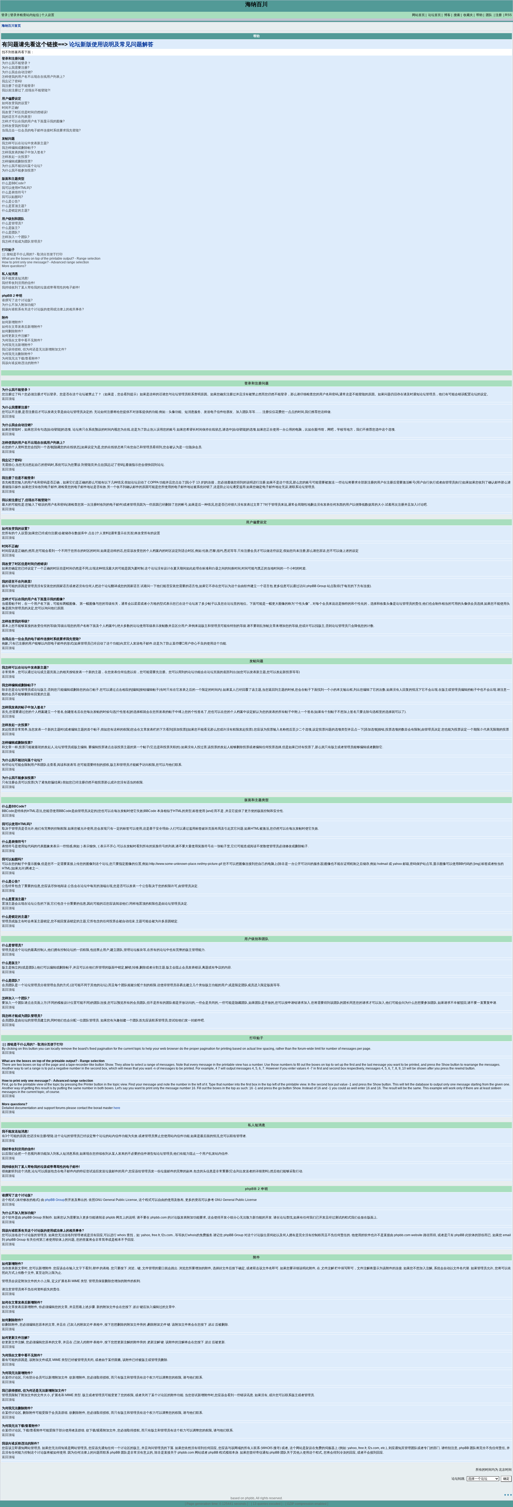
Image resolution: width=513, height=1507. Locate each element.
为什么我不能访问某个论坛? (22, 166)
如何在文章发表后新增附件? (22, 327)
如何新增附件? (12, 322)
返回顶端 (8, 399)
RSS (508, 15)
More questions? (14, 266)
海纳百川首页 (11, 26)
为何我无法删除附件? (17, 354)
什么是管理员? (12, 223)
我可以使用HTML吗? (17, 188)
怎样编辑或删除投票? (17, 161)
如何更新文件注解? (15, 336)
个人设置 (47, 15)
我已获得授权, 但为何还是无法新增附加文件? (34, 349)
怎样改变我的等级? (15, 126)
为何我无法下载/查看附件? (21, 358)
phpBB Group (55, 1200)
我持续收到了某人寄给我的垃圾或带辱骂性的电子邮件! (41, 287)
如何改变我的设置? (15, 103)
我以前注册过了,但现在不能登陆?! (26, 90)
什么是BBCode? (14, 183)
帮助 (479, 15)
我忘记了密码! (12, 81)
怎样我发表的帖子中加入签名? (23, 152)
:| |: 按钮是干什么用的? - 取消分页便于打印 (32, 254)
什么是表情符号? (14, 192)
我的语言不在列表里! (17, 117)
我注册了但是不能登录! (18, 86)
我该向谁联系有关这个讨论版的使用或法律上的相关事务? (43, 309)
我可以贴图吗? (12, 197)
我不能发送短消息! (15, 278)
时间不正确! (10, 108)
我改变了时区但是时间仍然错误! (25, 112)
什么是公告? (11, 201)
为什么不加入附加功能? (19, 305)
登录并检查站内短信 (24, 15)
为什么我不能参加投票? (19, 170)
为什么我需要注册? (15, 67)
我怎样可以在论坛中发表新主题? (25, 143)
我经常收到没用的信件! (18, 283)
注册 (498, 15)
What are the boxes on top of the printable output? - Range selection (51, 258)
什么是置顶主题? (14, 206)
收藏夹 (468, 15)
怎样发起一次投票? (15, 157)
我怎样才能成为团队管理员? (22, 241)
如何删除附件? (12, 331)
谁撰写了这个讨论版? (17, 300)
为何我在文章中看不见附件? (22, 340)
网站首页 (418, 15)
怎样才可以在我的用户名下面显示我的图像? (33, 121)
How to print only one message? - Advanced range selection (45, 262)
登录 (4, 15)
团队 (489, 15)
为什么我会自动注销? (17, 72)
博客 (447, 15)
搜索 (457, 15)
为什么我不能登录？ (16, 63)
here (117, 1108)
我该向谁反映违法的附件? (20, 363)
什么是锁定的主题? (15, 210)
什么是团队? (11, 232)
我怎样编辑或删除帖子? (19, 148)
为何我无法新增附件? (17, 345)
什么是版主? (11, 228)
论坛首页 (434, 15)
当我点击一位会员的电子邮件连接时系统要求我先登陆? (41, 130)
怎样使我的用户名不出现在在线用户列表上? (33, 77)
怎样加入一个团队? (15, 237)
